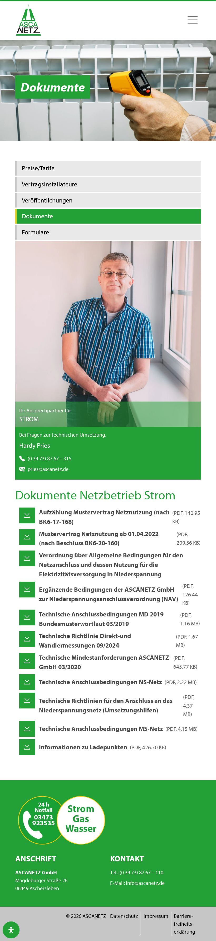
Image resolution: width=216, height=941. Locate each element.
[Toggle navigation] (192, 20)
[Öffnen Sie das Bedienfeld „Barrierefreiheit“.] (11, 929)
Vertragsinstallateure (49, 184)
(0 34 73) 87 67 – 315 (49, 458)
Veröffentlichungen (47, 200)
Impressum (156, 916)
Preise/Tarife (38, 168)
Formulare (35, 232)
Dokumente (37, 216)
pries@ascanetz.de (48, 469)
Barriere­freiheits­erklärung (184, 924)
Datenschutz (124, 916)
